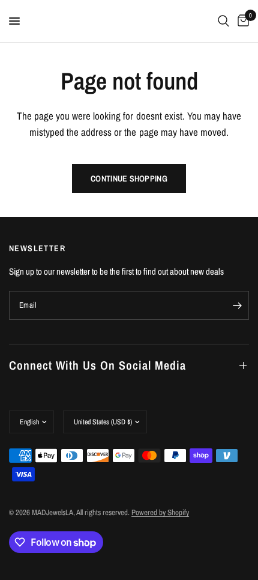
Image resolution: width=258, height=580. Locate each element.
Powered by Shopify (160, 512)
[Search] (223, 21)
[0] (241, 21)
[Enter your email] (237, 305)
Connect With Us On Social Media (97, 365)
